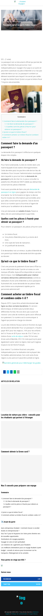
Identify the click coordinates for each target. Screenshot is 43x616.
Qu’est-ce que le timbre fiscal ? (14, 132)
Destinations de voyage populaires (12, 539)
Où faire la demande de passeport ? (19, 124)
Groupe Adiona (32, 614)
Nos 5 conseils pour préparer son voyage (18, 485)
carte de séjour (17, 336)
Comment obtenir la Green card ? (15, 451)
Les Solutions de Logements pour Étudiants (16, 545)
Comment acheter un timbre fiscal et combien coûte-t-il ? (21, 515)
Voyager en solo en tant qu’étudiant (13, 542)
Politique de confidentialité (19, 614)
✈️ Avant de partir (8, 522)
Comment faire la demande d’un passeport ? (19, 121)
